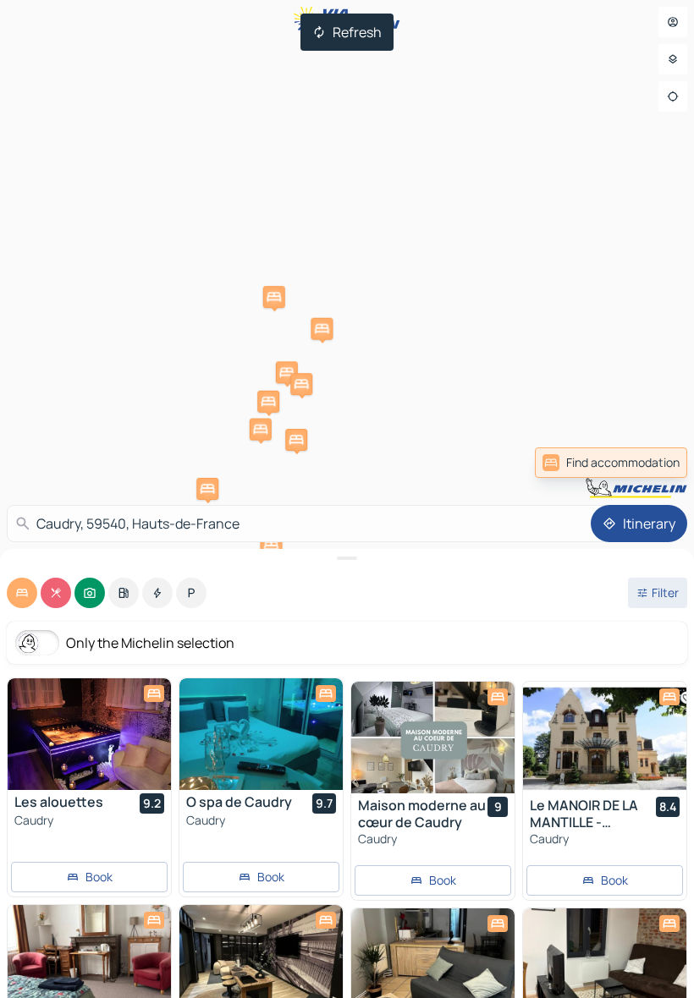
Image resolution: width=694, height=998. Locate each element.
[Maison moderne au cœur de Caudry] (433, 737)
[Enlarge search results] (347, 558)
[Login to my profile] (672, 22)
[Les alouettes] (89, 734)
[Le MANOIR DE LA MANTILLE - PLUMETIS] (604, 737)
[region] (89, 734)
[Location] (672, 96)
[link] (611, 462)
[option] (22, 593)
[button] (207, 489)
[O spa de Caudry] (261, 734)
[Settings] (672, 59)
